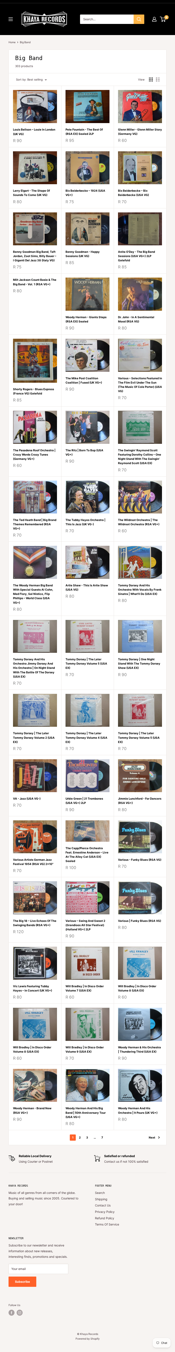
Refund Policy (104, 1218)
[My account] (154, 19)
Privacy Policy (105, 1212)
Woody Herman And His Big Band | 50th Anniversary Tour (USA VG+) (86, 1112)
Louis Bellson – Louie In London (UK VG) (34, 131)
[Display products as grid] (151, 79)
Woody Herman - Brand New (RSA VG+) (32, 1110)
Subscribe (22, 1281)
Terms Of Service (107, 1224)
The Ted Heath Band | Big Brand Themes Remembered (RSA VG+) (34, 524)
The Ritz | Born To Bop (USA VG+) (84, 452)
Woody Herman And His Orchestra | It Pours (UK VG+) (138, 1110)
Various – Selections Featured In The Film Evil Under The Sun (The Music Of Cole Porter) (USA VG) (140, 385)
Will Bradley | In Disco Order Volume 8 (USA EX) (137, 988)
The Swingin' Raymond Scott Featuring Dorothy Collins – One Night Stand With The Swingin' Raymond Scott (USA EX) (139, 457)
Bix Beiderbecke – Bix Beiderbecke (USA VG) (133, 193)
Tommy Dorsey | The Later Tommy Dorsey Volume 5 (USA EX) (86, 663)
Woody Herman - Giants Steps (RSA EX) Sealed (86, 319)
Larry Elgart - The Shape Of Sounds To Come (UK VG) (31, 193)
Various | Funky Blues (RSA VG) (139, 920)
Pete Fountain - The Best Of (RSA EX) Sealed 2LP (84, 131)
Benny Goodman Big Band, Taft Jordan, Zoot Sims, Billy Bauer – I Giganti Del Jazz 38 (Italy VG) (34, 256)
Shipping (101, 1199)
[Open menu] (11, 19)
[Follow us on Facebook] (12, 1313)
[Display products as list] (158, 79)
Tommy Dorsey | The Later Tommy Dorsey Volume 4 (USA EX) (86, 737)
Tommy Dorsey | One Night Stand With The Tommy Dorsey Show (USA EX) (139, 663)
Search (100, 1193)
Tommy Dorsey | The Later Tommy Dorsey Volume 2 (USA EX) (34, 737)
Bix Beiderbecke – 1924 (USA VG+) (85, 193)
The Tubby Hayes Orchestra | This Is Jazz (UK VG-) (85, 522)
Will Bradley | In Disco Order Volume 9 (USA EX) (85, 1049)
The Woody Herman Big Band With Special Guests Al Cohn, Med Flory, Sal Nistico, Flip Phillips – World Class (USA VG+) (33, 594)
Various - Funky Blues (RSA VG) (139, 859)
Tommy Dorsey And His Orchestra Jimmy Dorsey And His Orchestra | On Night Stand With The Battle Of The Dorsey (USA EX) (34, 668)
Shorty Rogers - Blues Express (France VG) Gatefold (33, 391)
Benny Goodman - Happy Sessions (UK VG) (83, 254)
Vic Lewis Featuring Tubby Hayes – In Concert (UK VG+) (32, 988)
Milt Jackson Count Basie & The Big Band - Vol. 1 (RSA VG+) (34, 282)
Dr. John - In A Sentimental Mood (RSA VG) (136, 319)
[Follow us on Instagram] (20, 1313)
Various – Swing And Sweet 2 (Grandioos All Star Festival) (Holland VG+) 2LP (85, 925)
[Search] (139, 19)
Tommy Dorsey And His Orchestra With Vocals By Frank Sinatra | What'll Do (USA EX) (140, 590)
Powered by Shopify (88, 1338)
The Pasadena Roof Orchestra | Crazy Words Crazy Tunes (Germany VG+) (34, 454)
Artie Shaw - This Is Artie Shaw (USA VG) (87, 587)
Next (152, 1137)
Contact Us (103, 1205)
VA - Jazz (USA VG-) (27, 798)
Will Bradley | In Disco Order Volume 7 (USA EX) (85, 988)
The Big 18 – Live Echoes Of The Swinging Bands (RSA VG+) (34, 923)
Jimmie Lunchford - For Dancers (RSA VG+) (139, 801)
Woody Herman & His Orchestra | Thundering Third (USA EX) (139, 1049)
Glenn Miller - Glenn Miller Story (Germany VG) (140, 131)
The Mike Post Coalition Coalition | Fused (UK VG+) (84, 380)
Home (12, 42)
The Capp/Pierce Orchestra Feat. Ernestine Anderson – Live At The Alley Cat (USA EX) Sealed (87, 854)
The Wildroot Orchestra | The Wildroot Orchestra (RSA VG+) (138, 522)
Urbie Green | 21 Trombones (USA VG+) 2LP (84, 801)
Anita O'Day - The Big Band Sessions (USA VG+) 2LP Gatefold (136, 256)
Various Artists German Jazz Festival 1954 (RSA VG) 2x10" (33, 862)
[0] (163, 19)
